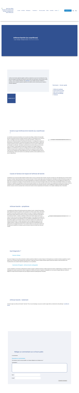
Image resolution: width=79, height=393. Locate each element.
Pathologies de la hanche (24, 39)
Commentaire (14, 362)
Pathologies (28, 10)
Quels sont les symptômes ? (58, 92)
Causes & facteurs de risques (58, 90)
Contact (56, 10)
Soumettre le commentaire (63, 380)
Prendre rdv (11, 98)
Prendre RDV (67, 10)
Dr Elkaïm (23, 10)
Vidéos (47, 10)
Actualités (52, 10)
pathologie (27, 80)
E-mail (13, 378)
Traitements (34, 10)
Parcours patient (42, 10)
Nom (13, 374)
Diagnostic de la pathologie (58, 93)
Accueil (19, 10)
